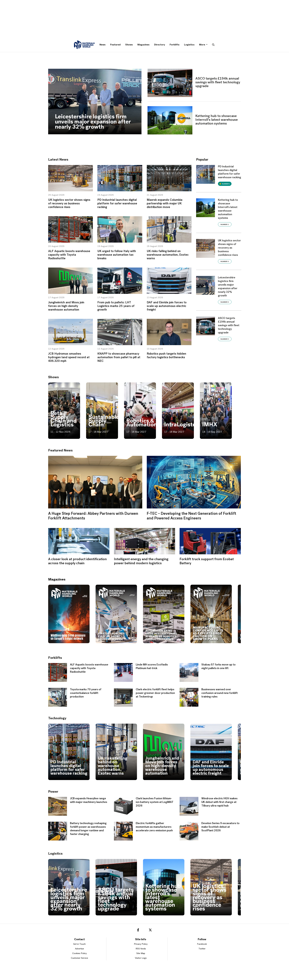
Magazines (143, 45)
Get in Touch (79, 944)
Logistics (189, 45)
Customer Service (79, 958)
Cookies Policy (79, 953)
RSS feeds (141, 949)
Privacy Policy (141, 944)
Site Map (140, 953)
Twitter (202, 949)
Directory (159, 45)
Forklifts (174, 45)
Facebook (202, 944)
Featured (115, 45)
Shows (129, 45)
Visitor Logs (141, 958)
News (102, 45)
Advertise (79, 949)
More (202, 45)
